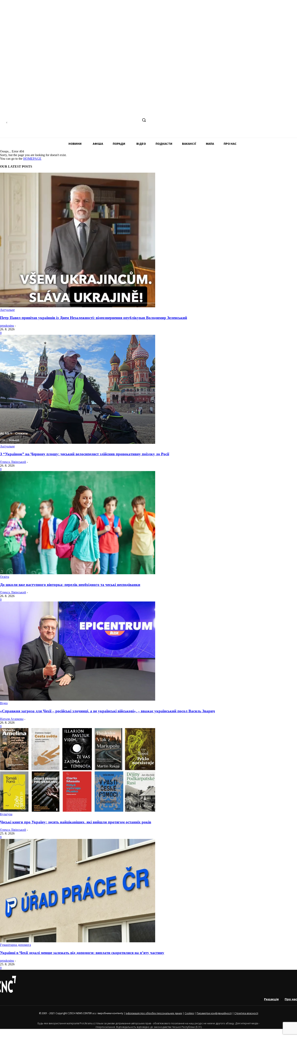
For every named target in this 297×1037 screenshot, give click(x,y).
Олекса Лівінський (13, 462)
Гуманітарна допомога (15, 945)
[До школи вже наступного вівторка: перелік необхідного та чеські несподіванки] (77, 573)
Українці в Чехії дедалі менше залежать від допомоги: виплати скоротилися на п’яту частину (82, 953)
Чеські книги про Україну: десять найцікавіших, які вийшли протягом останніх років (75, 822)
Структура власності (246, 1013)
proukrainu (7, 325)
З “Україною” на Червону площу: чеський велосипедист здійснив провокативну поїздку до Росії (84, 454)
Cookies (189, 1013)
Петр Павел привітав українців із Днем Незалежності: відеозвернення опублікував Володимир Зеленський (93, 318)
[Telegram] (120, 120)
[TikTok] (128, 120)
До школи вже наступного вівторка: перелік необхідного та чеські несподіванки (70, 585)
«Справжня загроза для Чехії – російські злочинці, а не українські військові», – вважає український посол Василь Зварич (107, 711)
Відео (4, 703)
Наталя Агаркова (11, 719)
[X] (135, 120)
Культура (6, 814)
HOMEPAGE (32, 158)
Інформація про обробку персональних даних (154, 1013)
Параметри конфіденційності (214, 1013)
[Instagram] (112, 120)
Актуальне (7, 310)
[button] (144, 120)
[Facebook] (105, 120)
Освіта (4, 576)
